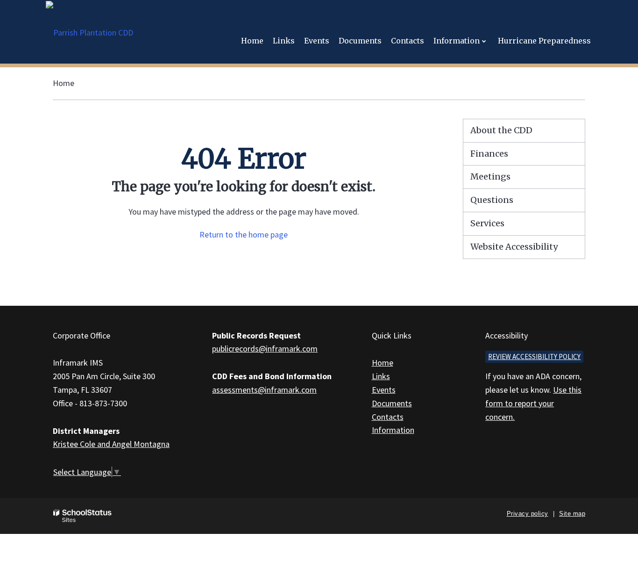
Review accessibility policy (534, 356)
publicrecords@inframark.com (265, 348)
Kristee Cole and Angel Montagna (111, 444)
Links (381, 376)
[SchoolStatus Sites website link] (83, 516)
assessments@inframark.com (264, 389)
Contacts (388, 416)
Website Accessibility (514, 246)
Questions (491, 199)
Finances (489, 153)
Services (487, 223)
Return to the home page (243, 234)
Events (384, 389)
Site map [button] (572, 513)
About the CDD (501, 130)
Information (393, 430)
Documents (392, 403)
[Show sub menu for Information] (484, 41)
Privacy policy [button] (527, 513)
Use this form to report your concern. (533, 403)
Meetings (490, 176)
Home (63, 83)
